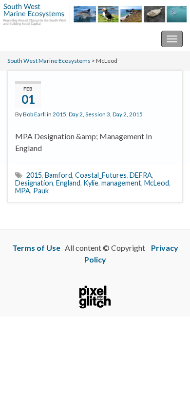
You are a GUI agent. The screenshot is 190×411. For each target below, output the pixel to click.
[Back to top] (168, 389)
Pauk (41, 191)
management (121, 183)
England (68, 183)
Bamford (58, 175)
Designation (34, 183)
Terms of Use (36, 247)
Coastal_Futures (101, 175)
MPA (22, 191)
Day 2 (76, 114)
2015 (59, 114)
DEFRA (141, 175)
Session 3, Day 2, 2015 (114, 114)
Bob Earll (34, 114)
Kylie (90, 183)
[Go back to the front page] (95, 13)
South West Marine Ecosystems (60, 38)
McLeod (156, 183)
